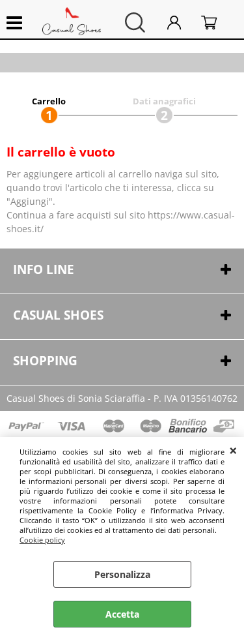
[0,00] (216, 22)
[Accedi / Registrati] (181, 22)
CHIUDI (233, 450)
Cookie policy (42, 540)
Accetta (122, 614)
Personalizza (122, 574)
